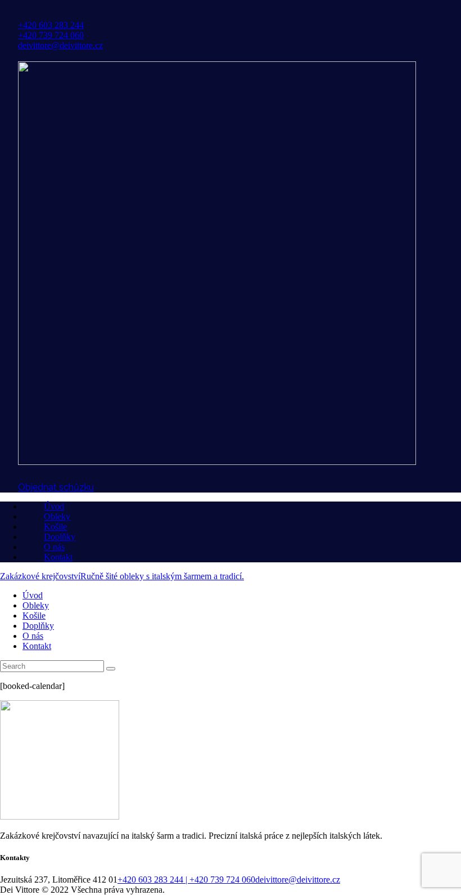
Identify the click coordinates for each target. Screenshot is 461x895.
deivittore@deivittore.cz (297, 879)
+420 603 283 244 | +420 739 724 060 (186, 879)
